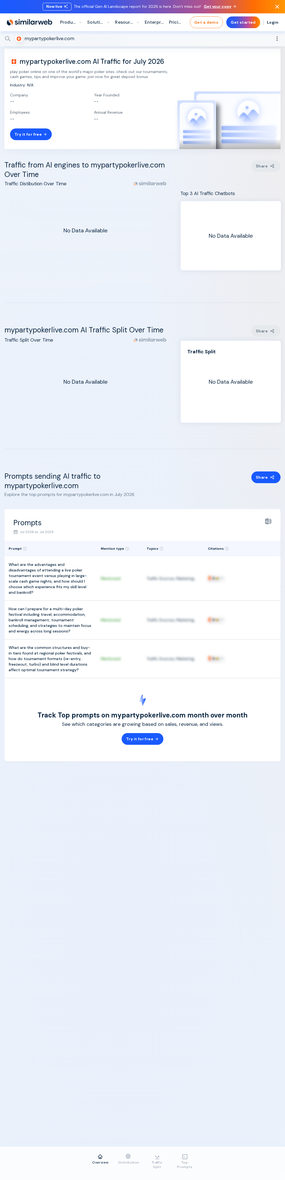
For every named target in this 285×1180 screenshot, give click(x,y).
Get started (243, 22)
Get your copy (217, 6)
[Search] (142, 38)
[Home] (29, 22)
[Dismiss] (277, 6)
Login (272, 22)
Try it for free (28, 134)
